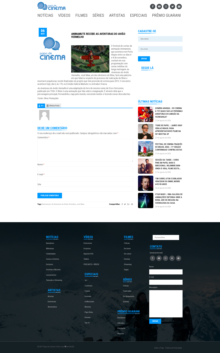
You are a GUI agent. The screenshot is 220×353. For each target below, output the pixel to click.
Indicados (121, 323)
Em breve (127, 248)
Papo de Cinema (49, 346)
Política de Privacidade (173, 348)
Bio (42, 106)
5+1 (86, 280)
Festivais (88, 296)
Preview (88, 317)
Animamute (46, 204)
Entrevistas (52, 301)
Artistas (117, 15)
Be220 (72, 346)
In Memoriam (89, 301)
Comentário (43, 137)
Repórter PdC (88, 254)
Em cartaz (127, 254)
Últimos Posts (54, 106)
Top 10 (87, 323)
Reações (121, 333)
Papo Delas (89, 312)
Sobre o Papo (159, 348)
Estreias (127, 259)
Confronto (88, 286)
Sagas (126, 269)
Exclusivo (49, 264)
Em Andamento (128, 296)
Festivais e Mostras (53, 269)
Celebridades (51, 254)
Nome (40, 164)
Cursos (87, 291)
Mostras (88, 307)
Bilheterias (50, 248)
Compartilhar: (114, 204)
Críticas (127, 243)
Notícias (45, 15)
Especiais (138, 15)
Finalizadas (127, 291)
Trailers (86, 259)
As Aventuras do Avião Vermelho (64, 204)
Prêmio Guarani (166, 15)
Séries (98, 15)
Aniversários (52, 307)
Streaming (128, 264)
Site (39, 184)
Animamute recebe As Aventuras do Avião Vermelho (98, 35)
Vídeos (64, 15)
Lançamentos (51, 275)
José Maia (80, 204)
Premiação (121, 328)
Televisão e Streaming (54, 280)
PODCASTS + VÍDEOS (91, 264)
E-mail (41, 174)
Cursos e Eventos (52, 259)
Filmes (81, 15)
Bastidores (50, 243)
